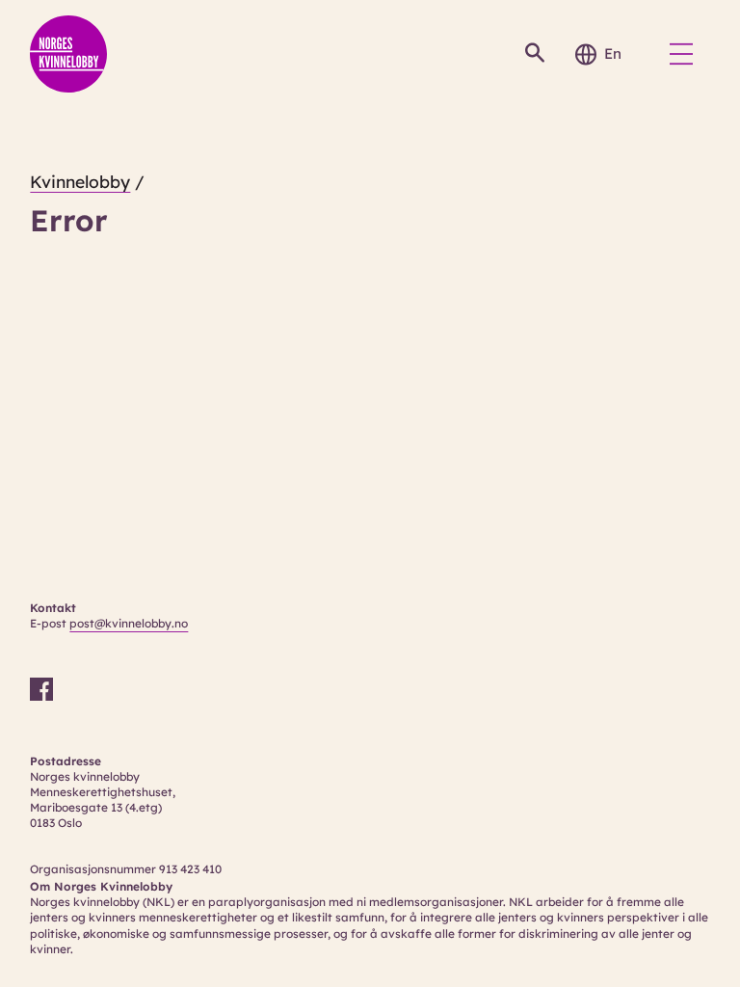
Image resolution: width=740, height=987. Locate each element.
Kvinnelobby (80, 182)
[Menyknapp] (681, 54)
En (612, 53)
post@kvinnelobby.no (128, 623)
